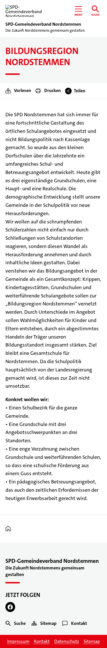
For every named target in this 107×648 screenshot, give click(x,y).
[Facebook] (10, 607)
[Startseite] (9, 529)
